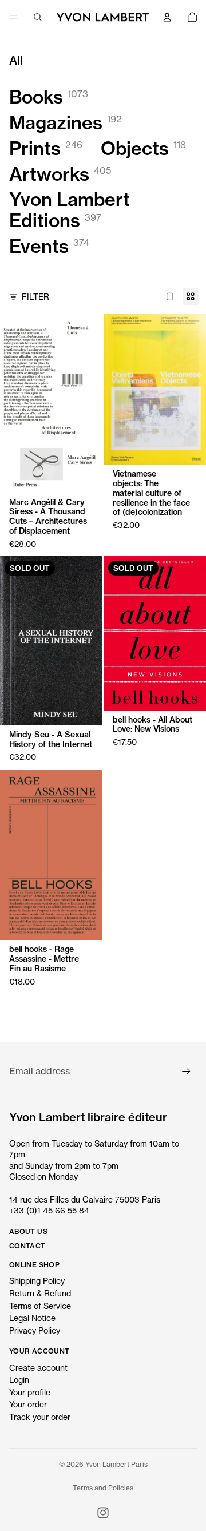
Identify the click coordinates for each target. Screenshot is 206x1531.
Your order (28, 1404)
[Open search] (37, 17)
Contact (27, 1246)
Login (19, 1380)
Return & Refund (40, 1293)
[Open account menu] (167, 17)
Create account (38, 1368)
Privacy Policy (34, 1330)
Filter (35, 297)
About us (28, 1231)
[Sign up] (186, 1071)
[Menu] (13, 17)
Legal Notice (32, 1318)
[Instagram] (103, 1513)
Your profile (29, 1392)
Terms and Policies (103, 1488)
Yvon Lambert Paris (116, 1464)
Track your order (39, 1417)
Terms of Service (40, 1306)
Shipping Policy (37, 1281)
